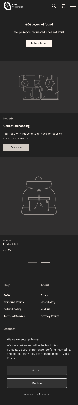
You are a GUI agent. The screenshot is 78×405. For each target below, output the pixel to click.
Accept (36, 370)
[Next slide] (45, 262)
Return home (39, 43)
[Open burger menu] (73, 6)
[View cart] (63, 6)
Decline (37, 383)
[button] (54, 6)
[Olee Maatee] (13, 6)
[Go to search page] (54, 6)
